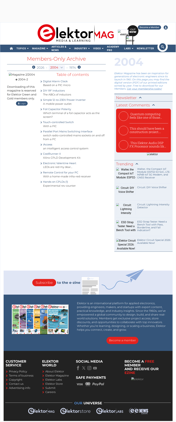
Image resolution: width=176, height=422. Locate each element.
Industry (80, 48)
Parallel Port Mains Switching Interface (67, 131)
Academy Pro (113, 48)
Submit (50, 388)
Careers (50, 392)
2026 (40, 68)
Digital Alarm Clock (55, 81)
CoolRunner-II (51, 153)
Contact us (16, 383)
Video (97, 48)
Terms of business (21, 375)
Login (23, 103)
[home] (11, 48)
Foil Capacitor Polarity (56, 109)
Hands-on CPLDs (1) (55, 181)
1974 (72, 68)
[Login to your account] (166, 27)
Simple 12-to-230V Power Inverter (64, 99)
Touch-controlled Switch (58, 122)
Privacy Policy (18, 371)
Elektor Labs (53, 379)
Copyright (15, 379)
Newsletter (145, 48)
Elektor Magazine (57, 375)
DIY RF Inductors (53, 90)
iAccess (47, 144)
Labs (127, 48)
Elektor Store (54, 383)
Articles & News (59, 48)
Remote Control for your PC (60, 172)
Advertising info (19, 388)
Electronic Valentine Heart (59, 163)
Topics (21, 48)
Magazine (39, 48)
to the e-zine (58, 283)
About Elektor (54, 371)
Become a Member (149, 27)
